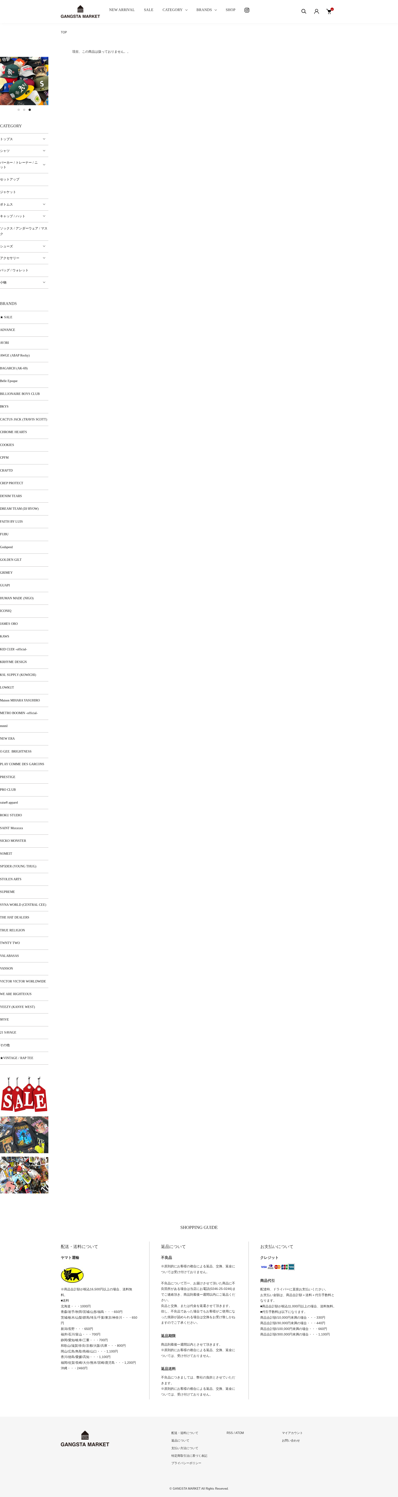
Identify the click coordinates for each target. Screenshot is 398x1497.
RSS (230, 1433)
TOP (64, 32)
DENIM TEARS (11, 496)
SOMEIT (6, 853)
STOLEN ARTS (10, 879)
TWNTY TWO (10, 943)
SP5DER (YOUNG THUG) (18, 866)
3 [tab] (30, 110)
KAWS (4, 636)
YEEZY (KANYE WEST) (17, 1007)
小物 (3, 282)
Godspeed (6, 547)
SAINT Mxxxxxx (11, 828)
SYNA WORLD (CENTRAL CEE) (23, 904)
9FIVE (4, 1019)
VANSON (6, 968)
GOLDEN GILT (11, 560)
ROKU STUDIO (11, 815)
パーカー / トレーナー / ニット (19, 165)
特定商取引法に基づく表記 (189, 1455)
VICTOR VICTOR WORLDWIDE (23, 981)
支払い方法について (184, 1448)
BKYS (4, 406)
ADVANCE (7, 330)
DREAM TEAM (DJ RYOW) (19, 508)
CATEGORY (173, 10)
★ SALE (6, 317)
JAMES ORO (9, 623)
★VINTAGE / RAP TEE (16, 1058)
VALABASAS (9, 956)
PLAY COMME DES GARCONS (22, 764)
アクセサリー (9, 258)
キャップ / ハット (12, 216)
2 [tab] (24, 110)
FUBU (4, 534)
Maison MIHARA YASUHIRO (20, 700)
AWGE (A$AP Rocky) (15, 355)
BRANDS (204, 10)
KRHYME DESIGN (13, 662)
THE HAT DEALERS (14, 917)
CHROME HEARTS (13, 432)
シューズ (6, 246)
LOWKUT (7, 687)
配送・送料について (184, 1433)
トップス (6, 139)
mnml (4, 726)
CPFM (4, 457)
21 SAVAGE (8, 1032)
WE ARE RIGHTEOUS (16, 994)
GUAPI (5, 585)
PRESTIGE (7, 777)
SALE (148, 10)
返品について (180, 1440)
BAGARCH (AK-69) (14, 368)
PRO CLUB (8, 789)
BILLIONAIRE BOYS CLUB (20, 394)
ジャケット (8, 192)
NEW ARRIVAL (122, 10)
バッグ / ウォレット (14, 270)
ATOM (239, 1433)
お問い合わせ (291, 1440)
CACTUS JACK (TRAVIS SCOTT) (23, 419)
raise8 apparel (9, 802)
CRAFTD (6, 470)
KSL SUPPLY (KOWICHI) (18, 675)
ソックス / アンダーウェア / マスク (23, 231)
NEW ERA (7, 738)
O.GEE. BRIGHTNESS (16, 751)
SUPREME (7, 892)
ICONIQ (5, 611)
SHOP (230, 10)
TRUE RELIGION (12, 930)
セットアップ (9, 179)
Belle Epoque (9, 381)
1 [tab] (19, 110)
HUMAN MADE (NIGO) (17, 598)
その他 (5, 1045)
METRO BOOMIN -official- (19, 713)
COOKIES (7, 445)
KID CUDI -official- (13, 649)
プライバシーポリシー (186, 1463)
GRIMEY (6, 572)
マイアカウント (292, 1433)
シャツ (5, 151)
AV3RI (4, 343)
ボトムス (6, 204)
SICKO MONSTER (13, 841)
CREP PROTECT (11, 483)
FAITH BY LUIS (11, 521)
